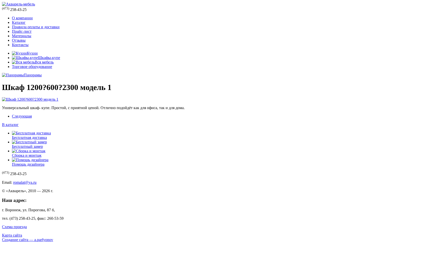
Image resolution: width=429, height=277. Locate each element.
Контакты (20, 45)
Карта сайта (12, 235)
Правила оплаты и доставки (36, 27)
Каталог (19, 22)
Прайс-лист (22, 31)
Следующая (22, 116)
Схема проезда (14, 227)
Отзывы (19, 40)
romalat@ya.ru (24, 182)
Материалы (21, 36)
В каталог (10, 125)
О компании (22, 18)
